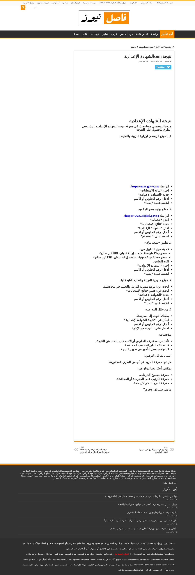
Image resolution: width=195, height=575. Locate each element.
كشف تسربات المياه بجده (116, 471)
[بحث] (23, 7)
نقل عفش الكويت (34, 476)
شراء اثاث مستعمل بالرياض (138, 476)
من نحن (65, 3)
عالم (85, 34)
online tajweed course (35, 554)
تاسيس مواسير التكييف (97, 565)
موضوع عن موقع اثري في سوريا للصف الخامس (153, 449)
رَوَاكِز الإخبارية (28, 3)
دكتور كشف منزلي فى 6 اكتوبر (85, 478)
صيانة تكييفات (70, 554)
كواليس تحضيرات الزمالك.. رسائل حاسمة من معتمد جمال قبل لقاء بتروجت (141, 496)
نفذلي (55, 478)
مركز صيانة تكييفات (86, 554)
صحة (76, 34)
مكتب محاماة (127, 565)
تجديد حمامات (105, 478)
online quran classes (147, 559)
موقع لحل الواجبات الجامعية (114, 476)
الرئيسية (169, 47)
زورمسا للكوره (43, 3)
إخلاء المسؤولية (146, 3)
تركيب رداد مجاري (120, 478)
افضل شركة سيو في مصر (90, 476)
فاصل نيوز (55, 3)
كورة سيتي (39, 565)
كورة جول (49, 565)
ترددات (95, 34)
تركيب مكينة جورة (136, 478)
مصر (123, 34)
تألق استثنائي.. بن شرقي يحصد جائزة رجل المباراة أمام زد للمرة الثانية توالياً (140, 520)
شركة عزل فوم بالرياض (92, 473)
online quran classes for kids (90, 559)
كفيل (61, 478)
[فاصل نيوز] (106, 17)
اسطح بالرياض (157, 476)
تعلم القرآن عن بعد (43, 559)
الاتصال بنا (133, 3)
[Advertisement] (124, 93)
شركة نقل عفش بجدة (78, 565)
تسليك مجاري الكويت (154, 478)
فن (131, 34)
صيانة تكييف (59, 554)
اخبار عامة (142, 34)
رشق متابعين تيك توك (104, 554)
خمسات (68, 478)
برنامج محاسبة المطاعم (33, 471)
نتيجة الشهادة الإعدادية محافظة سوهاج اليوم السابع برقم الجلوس (94, 449)
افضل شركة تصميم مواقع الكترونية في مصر (62, 471)
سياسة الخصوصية (90, 3)
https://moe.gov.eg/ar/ (144, 186)
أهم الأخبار (167, 34)
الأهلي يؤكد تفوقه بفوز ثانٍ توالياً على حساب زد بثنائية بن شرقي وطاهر (143, 528)
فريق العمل (75, 3)
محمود (166, 61)
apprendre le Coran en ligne (65, 559)
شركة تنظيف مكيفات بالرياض (141, 471)
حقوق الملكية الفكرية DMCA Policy (113, 3)
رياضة (154, 34)
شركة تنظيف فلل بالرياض (165, 471)
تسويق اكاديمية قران (112, 559)
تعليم (105, 34)
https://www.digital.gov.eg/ (141, 215)
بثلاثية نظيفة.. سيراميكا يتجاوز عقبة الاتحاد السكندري (152, 512)
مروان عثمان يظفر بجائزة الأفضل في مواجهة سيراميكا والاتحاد (147, 504)
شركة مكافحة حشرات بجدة (164, 473)
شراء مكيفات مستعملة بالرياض (130, 570)
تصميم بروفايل (61, 565)
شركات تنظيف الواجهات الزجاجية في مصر (61, 476)
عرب (114, 34)
